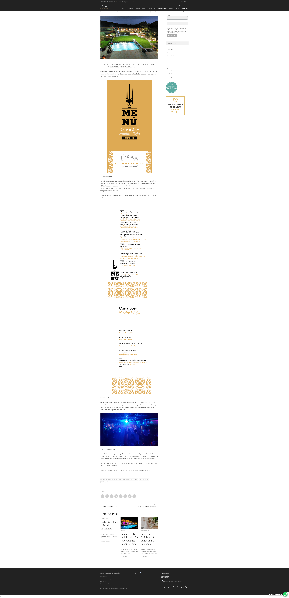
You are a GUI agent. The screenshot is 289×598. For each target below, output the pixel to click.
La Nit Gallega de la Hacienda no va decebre (151, 525)
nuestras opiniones (135, 573)
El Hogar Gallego (105, 479)
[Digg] (121, 496)
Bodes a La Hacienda (172, 56)
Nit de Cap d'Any (105, 482)
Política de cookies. (114, 588)
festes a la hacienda (116, 479)
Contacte (185, 8)
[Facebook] (102, 496)
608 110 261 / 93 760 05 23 (108, 2)
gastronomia (170, 68)
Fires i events (170, 65)
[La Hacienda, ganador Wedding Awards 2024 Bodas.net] (172, 581)
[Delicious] (125, 496)
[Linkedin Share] (111, 496)
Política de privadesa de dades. (122, 588)
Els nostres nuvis (171, 59)
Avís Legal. (109, 588)
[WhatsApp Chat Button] (285, 594)
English (185, 6)
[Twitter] (107, 496)
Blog (168, 53)
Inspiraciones (170, 74)
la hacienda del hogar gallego (130, 479)
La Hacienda (130, 8)
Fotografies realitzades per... (105, 590)
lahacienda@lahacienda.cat (127, 2)
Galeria (171, 8)
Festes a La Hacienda (113, 12)
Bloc (177, 8)
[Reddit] (116, 496)
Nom (168, 20)
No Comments (109, 556)
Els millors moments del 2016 (130, 525)
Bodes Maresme (140, 8)
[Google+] (130, 496)
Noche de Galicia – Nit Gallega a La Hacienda (110, 538)
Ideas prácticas (171, 71)
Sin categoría (170, 77)
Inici (123, 8)
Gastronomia (151, 8)
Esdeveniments (162, 8)
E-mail (168, 15)
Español (179, 6)
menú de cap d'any (144, 479)
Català (173, 6)
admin (104, 12)
